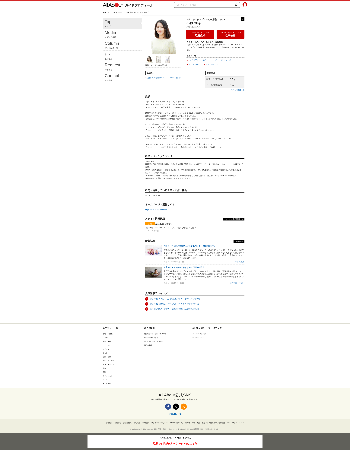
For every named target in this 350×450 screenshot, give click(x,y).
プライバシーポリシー (159, 423)
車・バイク (107, 384)
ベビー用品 (193, 60)
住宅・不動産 (108, 334)
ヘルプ (241, 423)
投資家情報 (127, 423)
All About (106, 12)
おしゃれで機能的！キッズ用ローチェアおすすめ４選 (174, 304)
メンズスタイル (108, 364)
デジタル (106, 349)
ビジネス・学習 (108, 361)
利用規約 (145, 423)
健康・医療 (107, 341)
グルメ (105, 380)
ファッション (108, 376)
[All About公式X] (176, 407)
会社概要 (109, 423)
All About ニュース (199, 334)
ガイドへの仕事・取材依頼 (153, 341)
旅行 (104, 368)
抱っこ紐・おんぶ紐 (223, 60)
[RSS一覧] (184, 407)
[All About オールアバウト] (113, 5)
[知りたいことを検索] (236, 5)
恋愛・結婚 (107, 357)
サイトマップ (232, 423)
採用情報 (118, 423)
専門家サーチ (117, 12)
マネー (105, 338)
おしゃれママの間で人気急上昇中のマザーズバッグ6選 (175, 298)
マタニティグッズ (213, 64)
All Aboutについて (176, 423)
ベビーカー (206, 60)
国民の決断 (148, 345)
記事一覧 (239, 241)
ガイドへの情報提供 (236, 90)
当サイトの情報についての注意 (213, 423)
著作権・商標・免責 (192, 423)
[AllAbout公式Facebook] (168, 407)
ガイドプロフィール (139, 5)
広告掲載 (137, 423)
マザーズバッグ (195, 64)
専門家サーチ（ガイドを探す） (155, 334)
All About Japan (198, 338)
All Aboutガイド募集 (151, 338)
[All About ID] (245, 5)
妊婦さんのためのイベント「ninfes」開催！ (164, 78)
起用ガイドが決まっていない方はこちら (175, 443)
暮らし (105, 353)
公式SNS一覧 (175, 414)
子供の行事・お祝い (236, 283)
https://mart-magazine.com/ (156, 210)
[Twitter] (242, 19)
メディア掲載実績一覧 (234, 219)
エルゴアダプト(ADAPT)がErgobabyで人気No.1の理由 (174, 309)
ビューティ (107, 345)
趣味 (104, 372)
